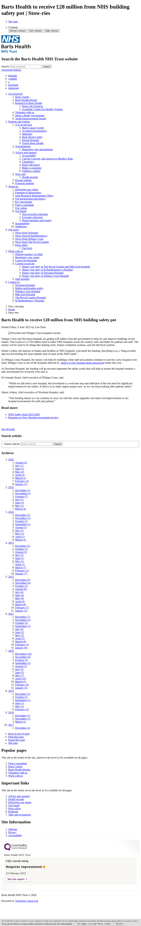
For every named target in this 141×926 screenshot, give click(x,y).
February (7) (22, 607)
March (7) (20, 567)
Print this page (16, 736)
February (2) (22, 709)
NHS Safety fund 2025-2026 (24, 414)
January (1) (21, 484)
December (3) (22, 579)
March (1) (20, 721)
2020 (11, 650)
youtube (12, 78)
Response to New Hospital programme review (33, 417)
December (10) (23, 653)
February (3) (22, 481)
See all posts (8, 429)
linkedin (12, 75)
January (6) (21, 647)
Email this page (16, 739)
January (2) (21, 610)
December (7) (22, 616)
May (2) (19, 706)
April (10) (20, 678)
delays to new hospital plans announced (82, 362)
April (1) (20, 536)
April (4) (20, 474)
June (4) (19, 595)
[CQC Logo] (15, 849)
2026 (11, 459)
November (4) (22, 582)
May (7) (19, 675)
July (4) (19, 592)
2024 (11, 511)
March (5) (20, 681)
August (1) (21, 527)
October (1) (21, 521)
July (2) (19, 530)
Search (5, 66)
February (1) (22, 570)
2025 (11, 487)
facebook (13, 84)
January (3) (21, 687)
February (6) (22, 684)
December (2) (22, 515)
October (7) (21, 496)
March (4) (20, 508)
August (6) (21, 589)
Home (11, 309)
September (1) (22, 524)
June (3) (19, 502)
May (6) (19, 598)
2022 (11, 576)
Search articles (12, 443)
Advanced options (11, 69)
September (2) (22, 663)
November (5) (22, 619)
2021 (11, 613)
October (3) (21, 623)
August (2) (21, 462)
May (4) (19, 471)
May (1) (19, 505)
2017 (11, 724)
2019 (11, 690)
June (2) (19, 468)
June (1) (19, 558)
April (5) (20, 638)
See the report (15, 879)
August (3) (21, 552)
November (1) (22, 493)
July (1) (19, 465)
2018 (11, 712)
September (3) (22, 626)
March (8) (20, 604)
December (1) (22, 490)
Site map (13, 21)
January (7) (21, 573)
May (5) (19, 635)
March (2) (20, 478)
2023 (11, 542)
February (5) (22, 644)
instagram (13, 88)
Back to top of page (19, 733)
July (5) (19, 669)
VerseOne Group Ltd (26, 900)
